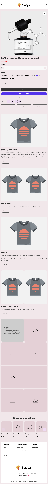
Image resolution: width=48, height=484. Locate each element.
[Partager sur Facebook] (12, 101)
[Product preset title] (6, 426)
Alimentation (5, 455)
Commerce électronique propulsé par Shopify (28, 481)
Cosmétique (5, 453)
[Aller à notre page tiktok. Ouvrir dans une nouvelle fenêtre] (41, 450)
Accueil (4, 447)
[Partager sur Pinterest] (19, 101)
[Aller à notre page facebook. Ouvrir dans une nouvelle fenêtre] (33, 450)
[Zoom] (44, 13)
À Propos (4, 450)
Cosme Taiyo (20, 447)
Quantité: (3, 64)
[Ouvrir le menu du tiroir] (1, 4)
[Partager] (8, 101)
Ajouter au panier (24, 89)
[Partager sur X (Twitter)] (16, 101)
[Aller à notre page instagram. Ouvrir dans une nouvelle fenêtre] (37, 450)
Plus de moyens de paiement (24, 97)
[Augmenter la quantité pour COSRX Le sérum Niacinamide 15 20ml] (45, 68)
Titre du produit (4, 434)
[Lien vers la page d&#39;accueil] (24, 467)
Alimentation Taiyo (21, 450)
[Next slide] (44, 429)
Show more (5, 161)
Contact (4, 458)
